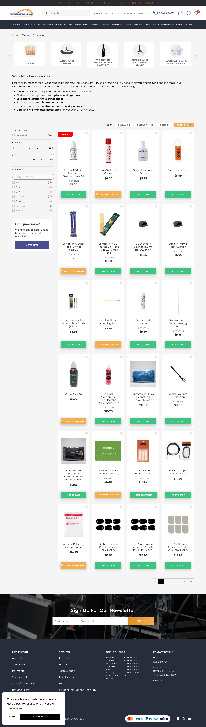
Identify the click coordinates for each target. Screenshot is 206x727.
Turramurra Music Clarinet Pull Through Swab (143, 397)
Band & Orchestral (133, 25)
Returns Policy (21, 689)
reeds (83, 82)
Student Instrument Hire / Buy (77, 689)
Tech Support (67, 670)
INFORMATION (100, 13)
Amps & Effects (31, 25)
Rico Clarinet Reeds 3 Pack (143, 472)
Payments (18, 670)
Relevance (124, 125)
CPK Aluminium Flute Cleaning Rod (178, 323)
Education (65, 658)
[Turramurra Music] (21, 13)
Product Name (145, 125)
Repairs (63, 664)
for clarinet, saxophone (34, 91)
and (40, 98)
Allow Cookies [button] (40, 717)
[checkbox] (34, 135)
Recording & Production (75, 25)
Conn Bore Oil (73, 394)
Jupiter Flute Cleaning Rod (108, 322)
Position (165, 125)
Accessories (166, 25)
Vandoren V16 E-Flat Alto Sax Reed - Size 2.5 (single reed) (108, 248)
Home (15, 35)
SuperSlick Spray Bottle (143, 172)
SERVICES (115, 13)
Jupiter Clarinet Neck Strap (178, 395)
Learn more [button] (15, 708)
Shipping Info (20, 677)
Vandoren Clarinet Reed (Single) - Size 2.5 (73, 246)
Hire (61, 683)
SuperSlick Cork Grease (108, 172)
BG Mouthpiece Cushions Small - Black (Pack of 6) (143, 547)
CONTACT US (130, 13)
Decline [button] (11, 717)
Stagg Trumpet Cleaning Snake (178, 472)
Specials (188, 25)
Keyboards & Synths (51, 25)
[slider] (13, 155)
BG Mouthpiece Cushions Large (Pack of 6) (108, 547)
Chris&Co (79, 718)
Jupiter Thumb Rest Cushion (178, 245)
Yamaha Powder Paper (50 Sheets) (108, 472)
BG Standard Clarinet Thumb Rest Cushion (143, 246)
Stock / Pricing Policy (24, 683)
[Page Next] (191, 581)
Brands (179, 25)
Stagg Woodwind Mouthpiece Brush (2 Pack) (73, 323)
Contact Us (32, 244)
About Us (17, 658)
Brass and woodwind (41, 102)
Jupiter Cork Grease (143, 322)
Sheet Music (151, 25)
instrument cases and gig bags (62, 106)
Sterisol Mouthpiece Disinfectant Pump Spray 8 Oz (108, 398)
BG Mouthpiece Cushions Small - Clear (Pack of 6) (178, 547)
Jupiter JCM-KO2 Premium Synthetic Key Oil (73, 173)
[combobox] (66, 13)
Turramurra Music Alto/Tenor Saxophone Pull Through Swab (73, 475)
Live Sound (94, 25)
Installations (66, 677)
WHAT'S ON (143, 13)
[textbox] (23, 147)
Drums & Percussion (112, 25)
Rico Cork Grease (178, 170)
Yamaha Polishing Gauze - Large (73, 546)
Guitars (16, 25)
